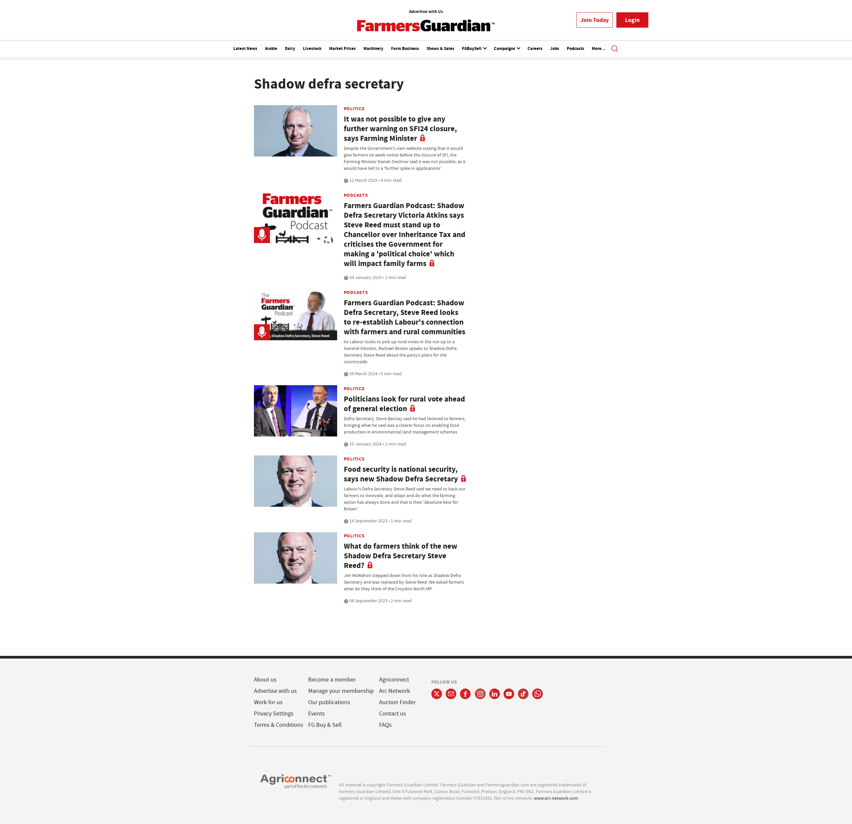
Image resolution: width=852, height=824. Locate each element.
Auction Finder (397, 702)
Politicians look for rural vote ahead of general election (404, 404)
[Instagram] (480, 693)
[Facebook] (465, 693)
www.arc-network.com (556, 798)
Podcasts (575, 48)
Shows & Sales (440, 48)
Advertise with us (275, 691)
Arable (271, 48)
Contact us (392, 713)
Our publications (329, 702)
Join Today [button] (594, 20)
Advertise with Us (426, 11)
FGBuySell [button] (472, 48)
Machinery (373, 48)
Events (316, 713)
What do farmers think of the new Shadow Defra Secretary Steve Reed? (400, 556)
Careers (535, 48)
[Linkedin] (494, 693)
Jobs (554, 48)
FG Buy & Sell (325, 725)
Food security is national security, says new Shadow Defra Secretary (401, 474)
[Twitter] (436, 693)
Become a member (332, 680)
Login (632, 20)
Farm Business (405, 48)
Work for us (268, 702)
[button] (615, 49)
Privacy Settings (274, 713)
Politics (354, 108)
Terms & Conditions (278, 725)
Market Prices (342, 48)
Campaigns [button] (505, 48)
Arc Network (394, 691)
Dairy (290, 48)
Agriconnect (394, 680)
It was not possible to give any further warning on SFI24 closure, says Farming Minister (400, 128)
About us (265, 680)
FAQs (385, 725)
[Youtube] (509, 693)
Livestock (312, 48)
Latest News (245, 48)
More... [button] (598, 48)
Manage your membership (341, 691)
